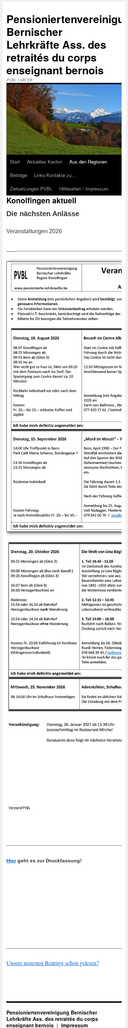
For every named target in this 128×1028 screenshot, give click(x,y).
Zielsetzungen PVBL (31, 188)
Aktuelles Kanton (44, 161)
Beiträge (18, 175)
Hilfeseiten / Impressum (83, 188)
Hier (11, 860)
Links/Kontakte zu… (55, 175)
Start (15, 161)
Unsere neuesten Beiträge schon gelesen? (52, 963)
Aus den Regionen (88, 161)
